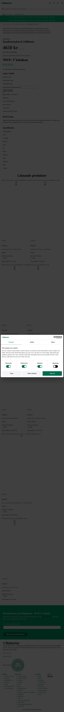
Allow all (52, 373)
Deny (11, 373)
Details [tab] (32, 342)
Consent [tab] (11, 342)
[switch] (24, 366)
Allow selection (32, 373)
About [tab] (53, 342)
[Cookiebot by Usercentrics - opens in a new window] (55, 337)
